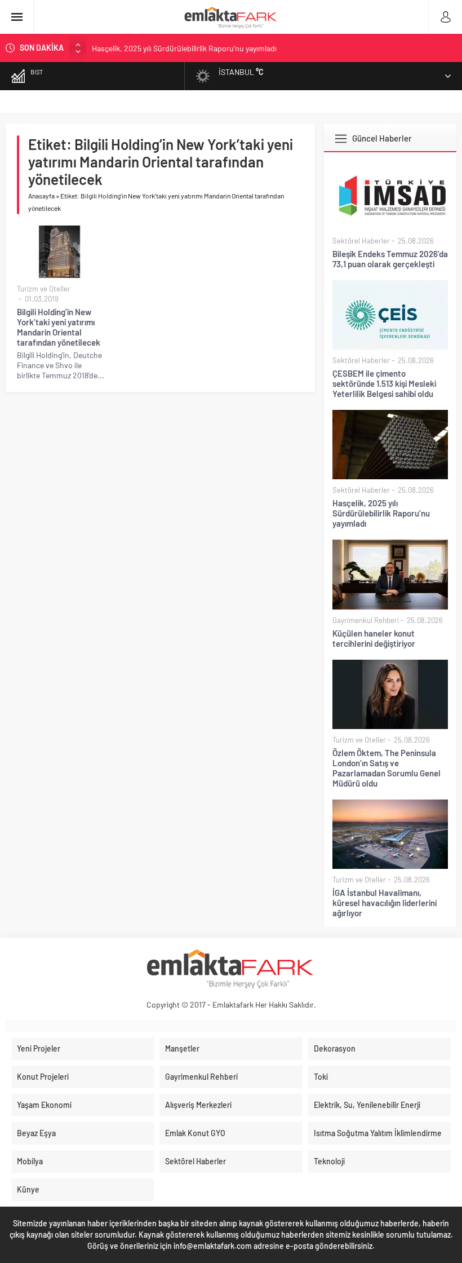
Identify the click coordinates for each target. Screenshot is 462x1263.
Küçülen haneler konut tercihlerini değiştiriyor (373, 638)
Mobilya (30, 1161)
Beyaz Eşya (36, 1133)
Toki (321, 1076)
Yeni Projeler (38, 1048)
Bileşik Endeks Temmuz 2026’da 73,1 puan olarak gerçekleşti (390, 259)
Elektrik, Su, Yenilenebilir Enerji (367, 1105)
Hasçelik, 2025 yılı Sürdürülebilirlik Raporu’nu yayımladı (184, 47)
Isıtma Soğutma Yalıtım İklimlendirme (378, 1133)
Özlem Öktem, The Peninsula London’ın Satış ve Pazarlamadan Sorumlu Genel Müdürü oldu (386, 768)
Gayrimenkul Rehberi (365, 620)
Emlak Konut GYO (195, 1133)
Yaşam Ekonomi (44, 1105)
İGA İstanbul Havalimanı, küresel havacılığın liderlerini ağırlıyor (384, 902)
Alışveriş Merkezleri (198, 1105)
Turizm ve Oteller (43, 288)
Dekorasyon (335, 1048)
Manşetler (182, 1048)
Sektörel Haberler (361, 240)
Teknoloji (329, 1161)
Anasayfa (41, 196)
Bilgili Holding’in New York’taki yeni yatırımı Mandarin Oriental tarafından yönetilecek (58, 327)
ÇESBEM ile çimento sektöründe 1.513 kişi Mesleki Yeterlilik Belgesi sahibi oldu (384, 383)
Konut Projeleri (43, 1076)
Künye (28, 1189)
